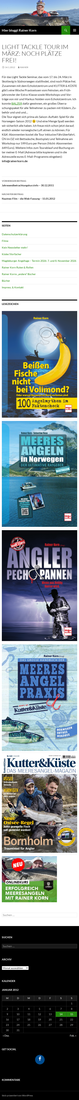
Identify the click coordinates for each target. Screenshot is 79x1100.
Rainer (24, 67)
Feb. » (73, 1035)
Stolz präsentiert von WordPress (17, 1095)
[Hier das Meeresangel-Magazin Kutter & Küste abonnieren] (39, 803)
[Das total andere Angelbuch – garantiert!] (39, 585)
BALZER (16, 103)
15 (71, 1014)
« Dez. (6, 1035)
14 (61, 1014)
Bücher (6, 280)
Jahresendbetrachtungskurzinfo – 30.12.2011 (28, 183)
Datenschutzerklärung (14, 234)
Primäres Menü (74, 30)
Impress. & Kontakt (13, 287)
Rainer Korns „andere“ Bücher (19, 274)
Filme (5, 240)
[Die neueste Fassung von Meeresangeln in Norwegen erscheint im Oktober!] (39, 473)
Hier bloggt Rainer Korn (19, 30)
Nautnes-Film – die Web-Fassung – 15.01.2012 (28, 196)
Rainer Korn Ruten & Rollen (17, 267)
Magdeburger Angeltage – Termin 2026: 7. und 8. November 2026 (39, 260)
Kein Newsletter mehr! (15, 247)
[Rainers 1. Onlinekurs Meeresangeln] (29, 878)
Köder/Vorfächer (11, 254)
